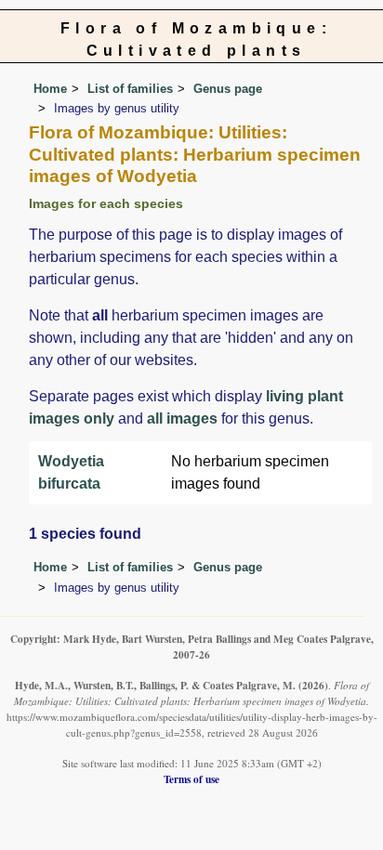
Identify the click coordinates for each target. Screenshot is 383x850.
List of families (130, 89)
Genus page (227, 89)
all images (182, 418)
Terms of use (191, 779)
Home (50, 89)
